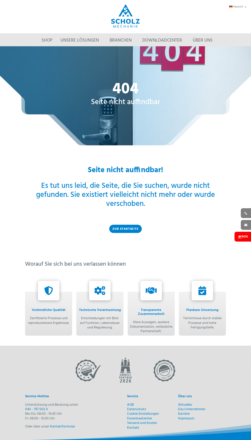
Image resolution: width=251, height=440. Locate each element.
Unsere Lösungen (79, 40)
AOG (245, 236)
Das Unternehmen (191, 409)
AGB (130, 405)
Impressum (186, 418)
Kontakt (133, 428)
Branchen (121, 40)
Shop (47, 40)
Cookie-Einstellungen (143, 414)
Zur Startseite (125, 229)
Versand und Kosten (142, 423)
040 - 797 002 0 (36, 409)
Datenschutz (136, 409)
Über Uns (203, 40)
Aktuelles (185, 405)
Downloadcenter (162, 40)
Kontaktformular (62, 426)
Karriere (184, 414)
